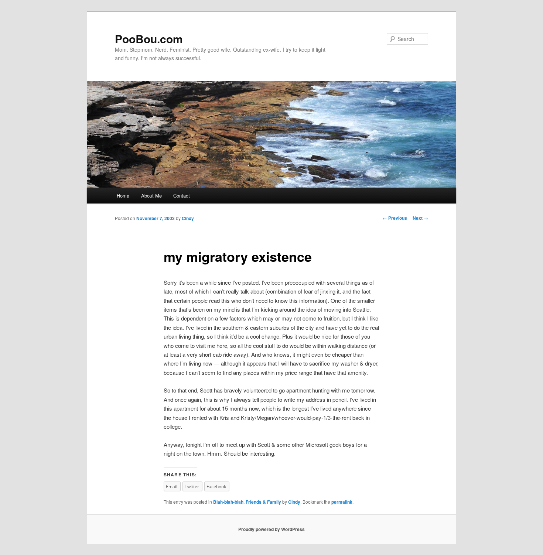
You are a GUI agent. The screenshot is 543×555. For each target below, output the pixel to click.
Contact (181, 195)
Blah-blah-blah (228, 502)
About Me (151, 195)
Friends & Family (263, 502)
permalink (341, 502)
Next (420, 218)
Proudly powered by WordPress (271, 529)
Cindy (188, 218)
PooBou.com (149, 39)
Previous (395, 218)
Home (123, 195)
